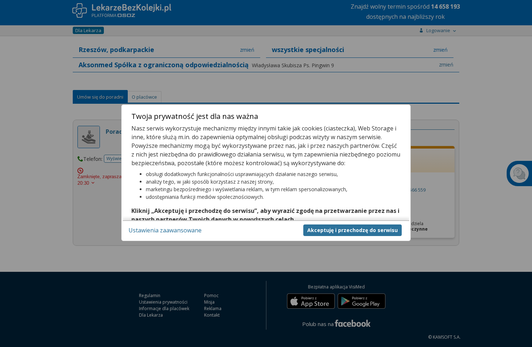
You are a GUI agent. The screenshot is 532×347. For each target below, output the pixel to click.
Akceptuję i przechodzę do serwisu (352, 229)
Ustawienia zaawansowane (165, 230)
